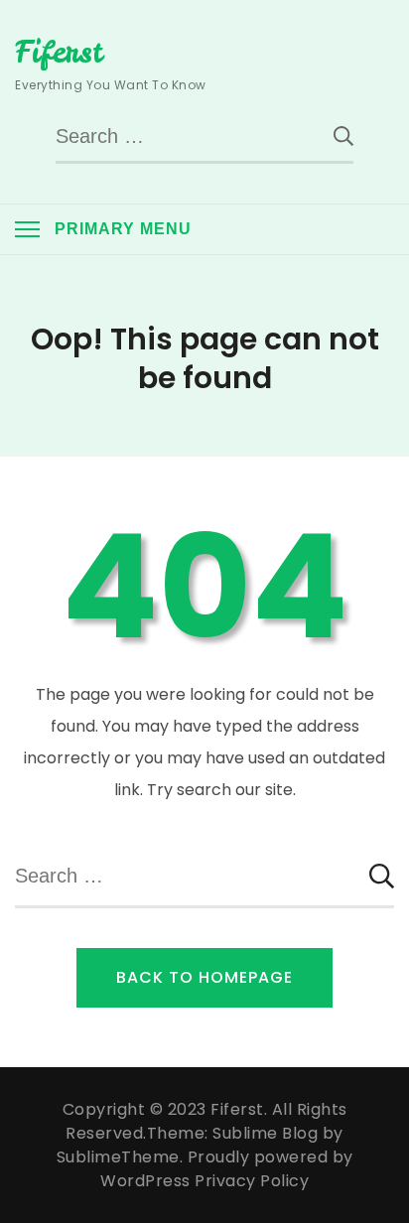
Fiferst (58, 51)
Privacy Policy (252, 1180)
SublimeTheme (118, 1157)
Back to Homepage (204, 977)
